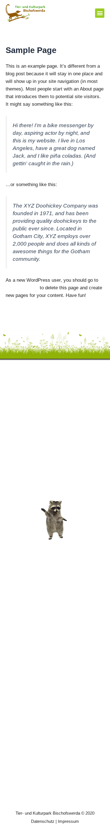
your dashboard (22, 287)
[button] (99, 13)
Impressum (68, 821)
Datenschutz (42, 821)
